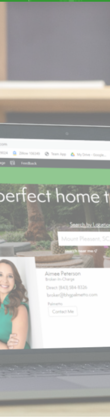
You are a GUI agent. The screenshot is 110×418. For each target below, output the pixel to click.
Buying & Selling (65, 1)
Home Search (61, 1)
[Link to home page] (30, 1)
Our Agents (79, 1)
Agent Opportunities (71, 1)
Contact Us (75, 1)
